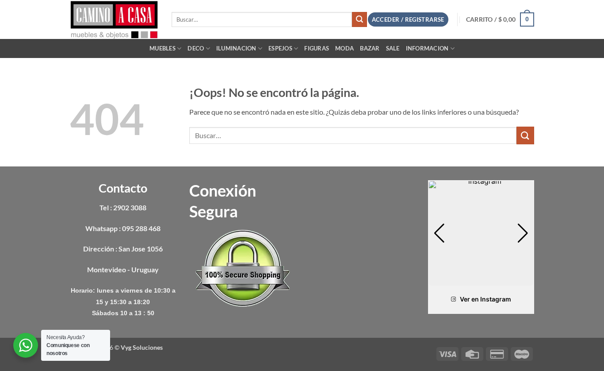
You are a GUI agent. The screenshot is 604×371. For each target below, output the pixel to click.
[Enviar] (359, 19)
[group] (481, 233)
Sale (393, 48)
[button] (500, 19)
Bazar (369, 48)
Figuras (316, 48)
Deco (195, 48)
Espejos (280, 48)
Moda (344, 48)
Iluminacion (236, 48)
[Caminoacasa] (114, 19)
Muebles (162, 48)
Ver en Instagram (485, 299)
